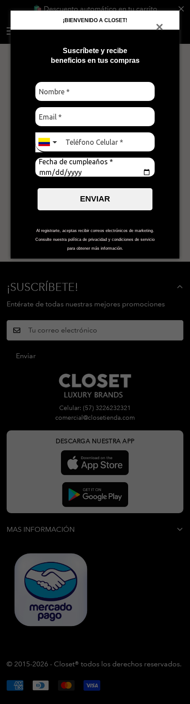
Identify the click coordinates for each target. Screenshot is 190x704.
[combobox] (48, 142)
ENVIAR (95, 198)
